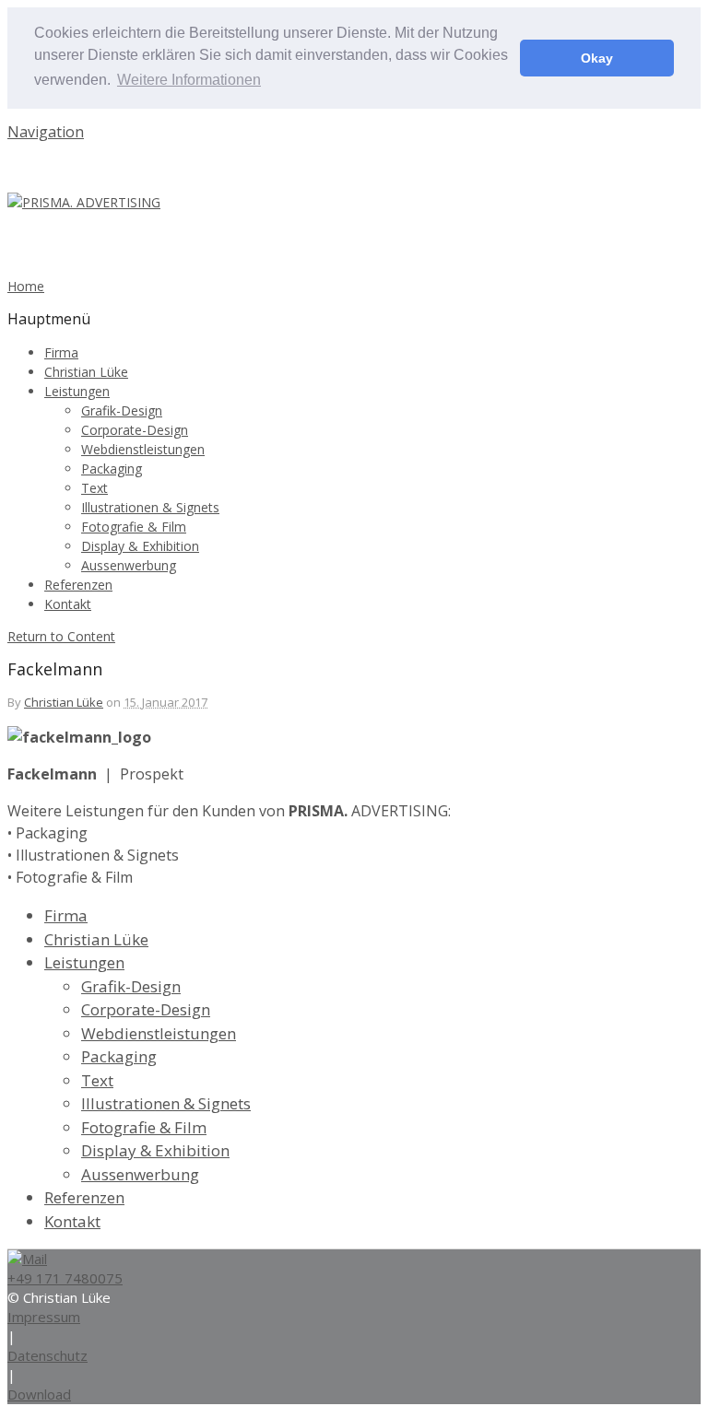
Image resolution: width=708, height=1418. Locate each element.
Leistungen (77, 391)
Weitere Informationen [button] (189, 80)
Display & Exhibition (140, 546)
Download (39, 1394)
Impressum (43, 1316)
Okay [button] (597, 58)
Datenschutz (47, 1355)
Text (94, 488)
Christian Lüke (86, 372)
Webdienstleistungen (143, 449)
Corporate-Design (134, 430)
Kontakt (67, 604)
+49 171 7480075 (65, 1278)
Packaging (111, 468)
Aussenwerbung (128, 565)
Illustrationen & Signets (150, 507)
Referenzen (78, 584)
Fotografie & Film (133, 526)
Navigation (45, 132)
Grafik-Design (121, 410)
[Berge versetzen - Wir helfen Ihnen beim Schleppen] (83, 202)
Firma (61, 352)
